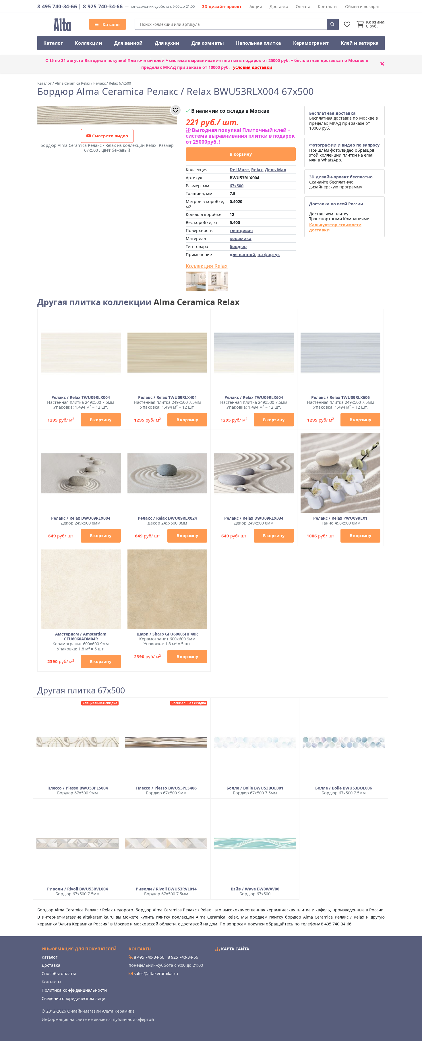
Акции (255, 6)
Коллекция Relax (207, 266)
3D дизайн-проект (222, 6)
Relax (257, 169)
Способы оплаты (59, 973)
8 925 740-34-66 (103, 6)
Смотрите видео (109, 136)
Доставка (279, 6)
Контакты (327, 6)
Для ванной (128, 43)
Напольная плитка (258, 43)
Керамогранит (311, 43)
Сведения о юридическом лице (73, 998)
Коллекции (88, 43)
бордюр (238, 246)
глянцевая (241, 230)
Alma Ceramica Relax (197, 301)
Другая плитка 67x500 (81, 690)
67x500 (236, 185)
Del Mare (239, 169)
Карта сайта (234, 949)
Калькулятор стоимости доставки (335, 227)
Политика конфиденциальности (74, 990)
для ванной (242, 254)
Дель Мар (275, 169)
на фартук (269, 254)
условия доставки (252, 67)
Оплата (303, 6)
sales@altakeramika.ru (156, 973)
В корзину (241, 154)
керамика (240, 238)
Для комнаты (207, 43)
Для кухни (167, 43)
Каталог (110, 24)
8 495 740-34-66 (57, 6)
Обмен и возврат (362, 6)
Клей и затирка (360, 43)
